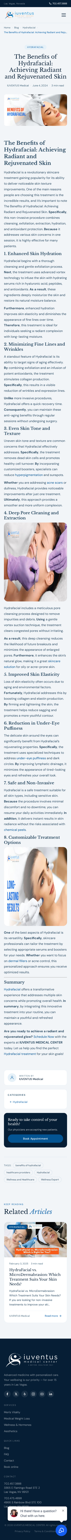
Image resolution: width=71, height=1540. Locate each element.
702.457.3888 (59, 3)
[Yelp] (24, 1394)
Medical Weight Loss (17, 1418)
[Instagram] (33, 1394)
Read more (51, 1315)
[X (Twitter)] (16, 1394)
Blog (16, 27)
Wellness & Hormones (17, 1425)
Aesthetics (10, 1431)
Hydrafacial (29, 27)
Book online (11, 1467)
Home (7, 27)
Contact (9, 1460)
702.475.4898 (13, 1498)
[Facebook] (7, 1394)
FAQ (6, 1454)
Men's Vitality (12, 1412)
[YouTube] (42, 1394)
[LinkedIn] (50, 1394)
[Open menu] (63, 15)
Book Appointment (35, 1138)
